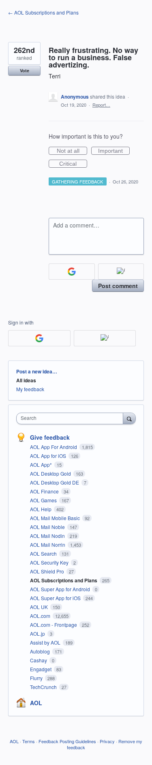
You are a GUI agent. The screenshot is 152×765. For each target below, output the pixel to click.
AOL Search (44, 553)
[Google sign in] (72, 271)
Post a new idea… (36, 371)
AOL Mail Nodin (48, 535)
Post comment (118, 286)
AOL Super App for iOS (56, 597)
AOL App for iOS (48, 455)
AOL (36, 703)
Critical (73, 164)
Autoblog (40, 651)
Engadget (41, 669)
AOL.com (40, 615)
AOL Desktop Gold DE (55, 482)
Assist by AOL (46, 642)
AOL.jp (38, 633)
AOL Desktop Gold (51, 473)
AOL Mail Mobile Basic (55, 517)
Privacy (107, 741)
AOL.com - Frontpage (54, 624)
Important (114, 151)
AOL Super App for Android (60, 589)
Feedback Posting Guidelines (67, 741)
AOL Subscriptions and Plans (64, 580)
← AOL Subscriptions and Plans (43, 12)
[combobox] (71, 418)
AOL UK (39, 606)
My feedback (30, 389)
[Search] (129, 418)
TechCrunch (44, 686)
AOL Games (44, 500)
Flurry (37, 677)
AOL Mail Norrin (48, 544)
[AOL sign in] (121, 271)
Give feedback (50, 437)
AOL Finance (45, 491)
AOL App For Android (54, 446)
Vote (24, 70)
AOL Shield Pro (47, 571)
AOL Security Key (50, 562)
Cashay (39, 660)
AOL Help (41, 509)
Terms (28, 741)
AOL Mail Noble (48, 526)
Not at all (72, 151)
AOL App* (41, 464)
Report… (101, 104)
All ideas (26, 380)
